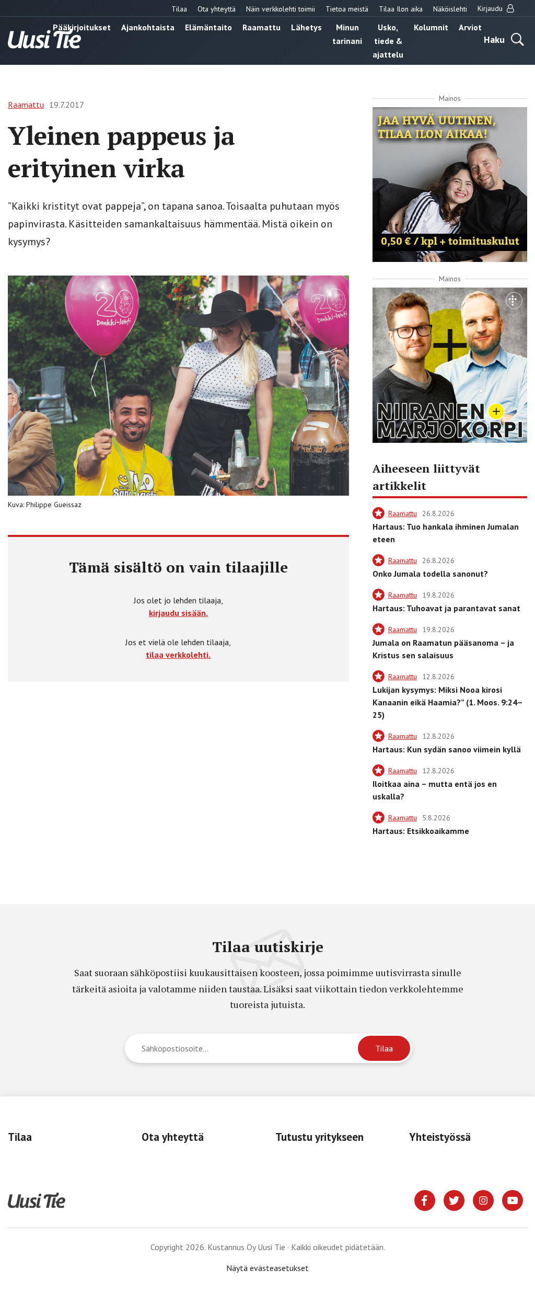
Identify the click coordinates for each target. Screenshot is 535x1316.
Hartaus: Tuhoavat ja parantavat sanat (446, 608)
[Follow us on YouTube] (512, 1199)
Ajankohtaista (148, 27)
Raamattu (261, 27)
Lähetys (306, 27)
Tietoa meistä (346, 9)
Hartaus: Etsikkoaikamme (421, 831)
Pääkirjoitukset (82, 27)
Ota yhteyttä (216, 9)
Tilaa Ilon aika (401, 9)
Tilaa (179, 9)
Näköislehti (450, 9)
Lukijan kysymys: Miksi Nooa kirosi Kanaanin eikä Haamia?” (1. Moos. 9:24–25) (448, 702)
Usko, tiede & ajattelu (388, 41)
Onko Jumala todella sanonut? (430, 573)
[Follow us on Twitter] (454, 1199)
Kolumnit (431, 27)
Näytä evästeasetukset (267, 1268)
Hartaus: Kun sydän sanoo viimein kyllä (447, 749)
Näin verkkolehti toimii (280, 9)
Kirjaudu (491, 8)
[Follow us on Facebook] (424, 1199)
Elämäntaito (208, 27)
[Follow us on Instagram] (483, 1199)
